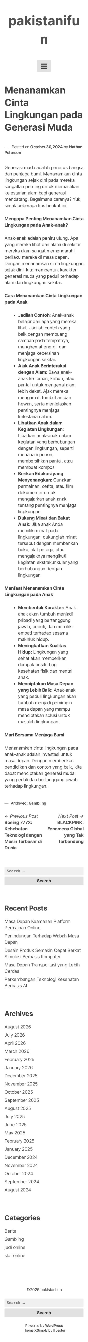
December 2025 (21, 1075)
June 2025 (16, 1124)
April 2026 (15, 1043)
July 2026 (15, 1035)
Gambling (37, 803)
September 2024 (22, 1181)
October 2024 (19, 1173)
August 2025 (18, 1108)
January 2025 (18, 1149)
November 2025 (21, 1084)
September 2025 (22, 1100)
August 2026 (18, 1027)
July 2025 (15, 1116)
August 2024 (18, 1190)
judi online (15, 1247)
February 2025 (19, 1141)
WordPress (54, 1325)
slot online (15, 1255)
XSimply (41, 1330)
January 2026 (18, 1067)
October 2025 (19, 1092)
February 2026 (19, 1059)
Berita (10, 1231)
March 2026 (17, 1051)
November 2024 (21, 1165)
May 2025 (15, 1133)
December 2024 (21, 1157)
